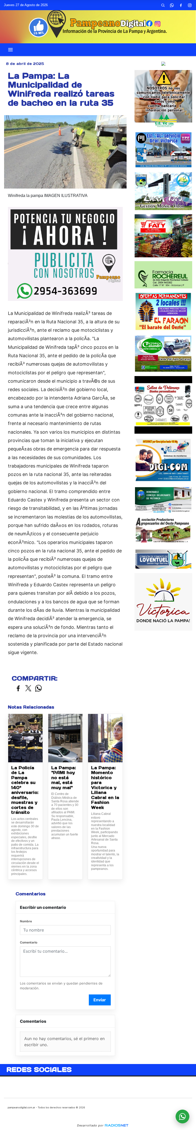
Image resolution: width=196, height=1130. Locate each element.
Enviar (99, 999)
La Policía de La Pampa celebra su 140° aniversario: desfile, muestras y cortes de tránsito (24, 790)
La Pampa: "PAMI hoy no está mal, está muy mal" (63, 777)
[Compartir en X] (28, 688)
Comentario (28, 942)
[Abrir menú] (10, 49)
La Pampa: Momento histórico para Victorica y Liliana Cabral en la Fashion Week (105, 787)
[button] (162, 5)
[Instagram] (189, 5)
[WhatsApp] (171, 5)
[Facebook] (180, 5)
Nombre (26, 921)
